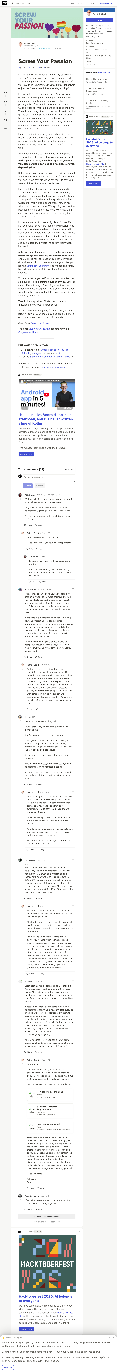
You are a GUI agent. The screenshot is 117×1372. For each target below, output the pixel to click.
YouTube (65, 349)
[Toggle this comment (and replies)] (20, 499)
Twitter (43, 349)
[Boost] (5, 120)
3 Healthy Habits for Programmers (96, 91)
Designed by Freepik (40, 323)
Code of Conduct (40, 1222)
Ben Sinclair (30, 860)
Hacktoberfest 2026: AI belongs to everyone (99, 142)
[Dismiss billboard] (113, 1337)
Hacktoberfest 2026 (95, 164)
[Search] (11, 3)
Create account (105, 3)
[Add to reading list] (5, 112)
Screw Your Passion (39, 328)
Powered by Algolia (76, 3)
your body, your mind (38, 265)
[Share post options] (5, 128)
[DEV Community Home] (5, 3)
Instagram (37, 353)
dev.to (58, 353)
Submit (28, 486)
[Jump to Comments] (5, 103)
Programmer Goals (28, 332)
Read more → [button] (26, 454)
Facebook (53, 349)
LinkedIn (25, 353)
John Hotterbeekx (33, 589)
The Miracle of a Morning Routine (98, 104)
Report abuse (55, 1222)
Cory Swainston (32, 1196)
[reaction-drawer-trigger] (5, 94)
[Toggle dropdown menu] (74, 374)
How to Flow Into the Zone (97, 80)
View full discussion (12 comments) (46, 1216)
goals (47, 67)
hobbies (33, 67)
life (40, 67)
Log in (91, 3)
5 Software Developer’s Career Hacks (50, 356)
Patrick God (29, 43)
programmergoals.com (46, 48)
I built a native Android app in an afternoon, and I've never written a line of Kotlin (46, 419)
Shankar (28, 981)
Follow (100, 20)
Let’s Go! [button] (8, 1367)
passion (23, 67)
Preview (39, 486)
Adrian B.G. (30, 495)
